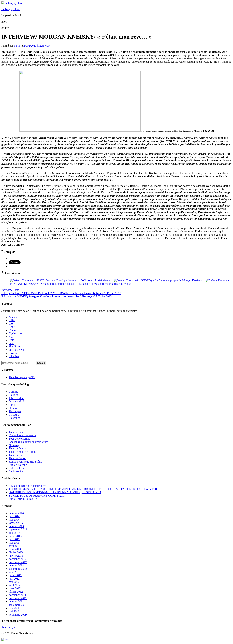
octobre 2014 (16, 513)
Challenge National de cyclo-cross (28, 441)
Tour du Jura (16, 455)
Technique (15, 411)
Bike (11, 343)
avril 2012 (14, 585)
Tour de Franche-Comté (22, 451)
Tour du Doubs (17, 448)
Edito (12, 320)
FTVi (17, 45)
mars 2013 (15, 549)
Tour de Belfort (17, 458)
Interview (6, 289)
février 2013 (16, 552)
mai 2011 (14, 608)
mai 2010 (14, 611)
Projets (13, 353)
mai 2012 (14, 581)
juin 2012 (14, 578)
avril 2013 (14, 545)
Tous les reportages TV (22, 377)
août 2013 (14, 532)
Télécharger (8, 627)
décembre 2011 (17, 594)
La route (13, 394)
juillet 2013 (15, 536)
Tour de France (17, 432)
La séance (14, 417)
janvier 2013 (16, 555)
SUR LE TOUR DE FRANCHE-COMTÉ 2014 (37, 495)
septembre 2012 (18, 568)
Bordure (13, 391)
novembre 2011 (18, 598)
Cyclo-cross (15, 333)
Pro (11, 323)
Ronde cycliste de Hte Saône (25, 461)
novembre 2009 (18, 614)
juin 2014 (14, 516)
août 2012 (14, 572)
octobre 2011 (16, 601)
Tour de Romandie (19, 438)
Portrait (13, 404)
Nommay (14, 445)
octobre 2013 (16, 526)
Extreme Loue (17, 468)
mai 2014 (14, 519)
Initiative (14, 356)
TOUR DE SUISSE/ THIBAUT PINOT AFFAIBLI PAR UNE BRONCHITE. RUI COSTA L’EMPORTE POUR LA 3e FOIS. (84, 489)
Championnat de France (22, 435)
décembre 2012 (17, 558)
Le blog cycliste (10, 9)
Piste (16, 289)
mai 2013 (14, 542)
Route (12, 326)
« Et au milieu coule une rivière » (28, 485)
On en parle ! (16, 401)
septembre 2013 (18, 529)
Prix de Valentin (18, 464)
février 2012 (16, 591)
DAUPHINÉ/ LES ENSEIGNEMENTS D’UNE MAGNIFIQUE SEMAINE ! (55, 492)
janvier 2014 (16, 522)
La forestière (16, 471)
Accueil (13, 317)
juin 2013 (14, 539)
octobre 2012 (16, 565)
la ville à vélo (16, 349)
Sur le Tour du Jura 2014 (23, 498)
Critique (13, 408)
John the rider (16, 398)
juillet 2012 (15, 575)
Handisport (15, 346)
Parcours (14, 414)
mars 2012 (15, 588)
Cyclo (12, 330)
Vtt (10, 336)
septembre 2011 (18, 604)
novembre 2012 (18, 562)
